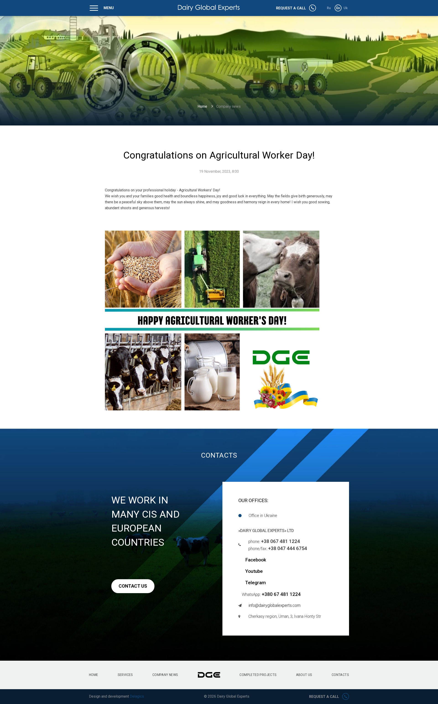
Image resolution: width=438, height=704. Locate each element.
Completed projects (258, 675)
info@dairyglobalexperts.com (274, 605)
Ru (329, 8)
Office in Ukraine (263, 515)
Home (202, 106)
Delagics (137, 696)
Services (125, 675)
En (338, 8)
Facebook (255, 560)
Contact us (133, 586)
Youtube (254, 571)
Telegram (255, 582)
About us (304, 675)
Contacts (340, 675)
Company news (165, 675)
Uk (346, 8)
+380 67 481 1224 (281, 594)
